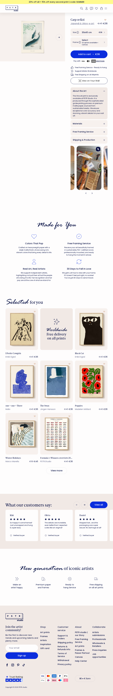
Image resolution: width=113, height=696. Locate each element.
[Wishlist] (96, 8)
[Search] (81, 8)
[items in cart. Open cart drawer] (101, 8)
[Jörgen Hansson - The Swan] (56, 381)
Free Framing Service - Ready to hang (91, 67)
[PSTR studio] (12, 8)
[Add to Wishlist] (105, 20)
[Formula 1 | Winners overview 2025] (56, 434)
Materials (77, 123)
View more (56, 470)
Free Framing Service (83, 131)
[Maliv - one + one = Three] (22, 381)
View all (99, 504)
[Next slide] (59, 37)
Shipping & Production (84, 140)
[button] (107, 8)
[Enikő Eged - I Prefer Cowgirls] (22, 329)
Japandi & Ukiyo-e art (82, 23)
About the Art (79, 91)
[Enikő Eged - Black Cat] (91, 329)
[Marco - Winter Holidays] (22, 434)
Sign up (22, 655)
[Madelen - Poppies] (91, 381)
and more (100, 61)
